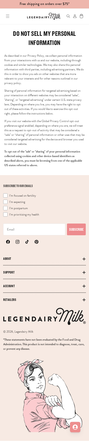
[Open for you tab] (75, 427)
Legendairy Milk (23, 331)
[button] (7, 16)
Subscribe (76, 229)
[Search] (66, 16)
